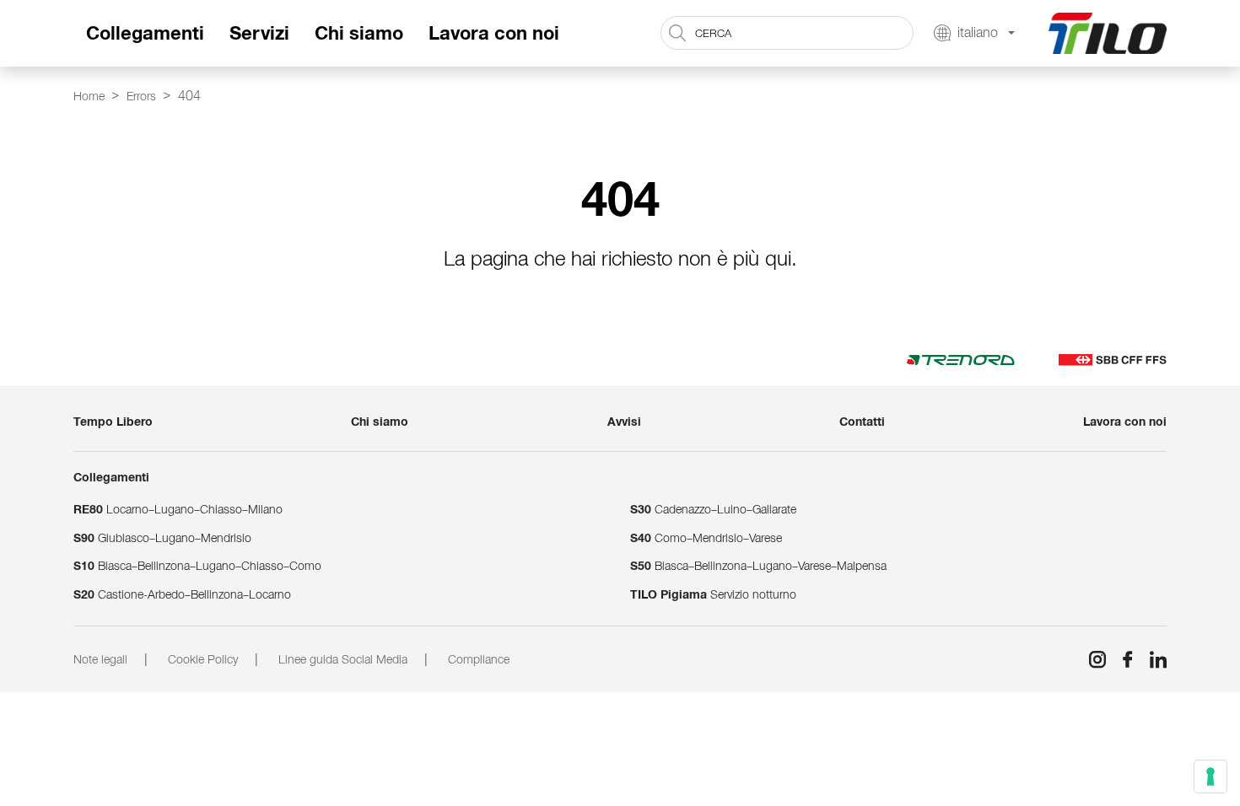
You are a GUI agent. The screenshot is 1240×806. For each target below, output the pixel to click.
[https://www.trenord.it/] (961, 359)
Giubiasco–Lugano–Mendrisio (162, 538)
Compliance (478, 659)
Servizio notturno (713, 594)
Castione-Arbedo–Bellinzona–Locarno (182, 594)
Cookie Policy (203, 659)
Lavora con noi (494, 33)
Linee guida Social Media (342, 659)
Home (89, 96)
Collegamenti (145, 33)
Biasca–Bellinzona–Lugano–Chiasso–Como (197, 565)
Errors (141, 96)
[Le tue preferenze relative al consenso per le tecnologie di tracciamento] (1210, 776)
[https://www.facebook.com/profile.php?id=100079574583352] (1121, 659)
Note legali (100, 659)
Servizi (259, 33)
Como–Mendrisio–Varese (706, 538)
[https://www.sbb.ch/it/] (1113, 359)
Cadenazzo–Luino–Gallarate (713, 509)
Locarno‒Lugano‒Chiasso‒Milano (178, 509)
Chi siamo (359, 33)
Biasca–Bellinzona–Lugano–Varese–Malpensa (758, 565)
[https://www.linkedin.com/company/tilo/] (1151, 659)
